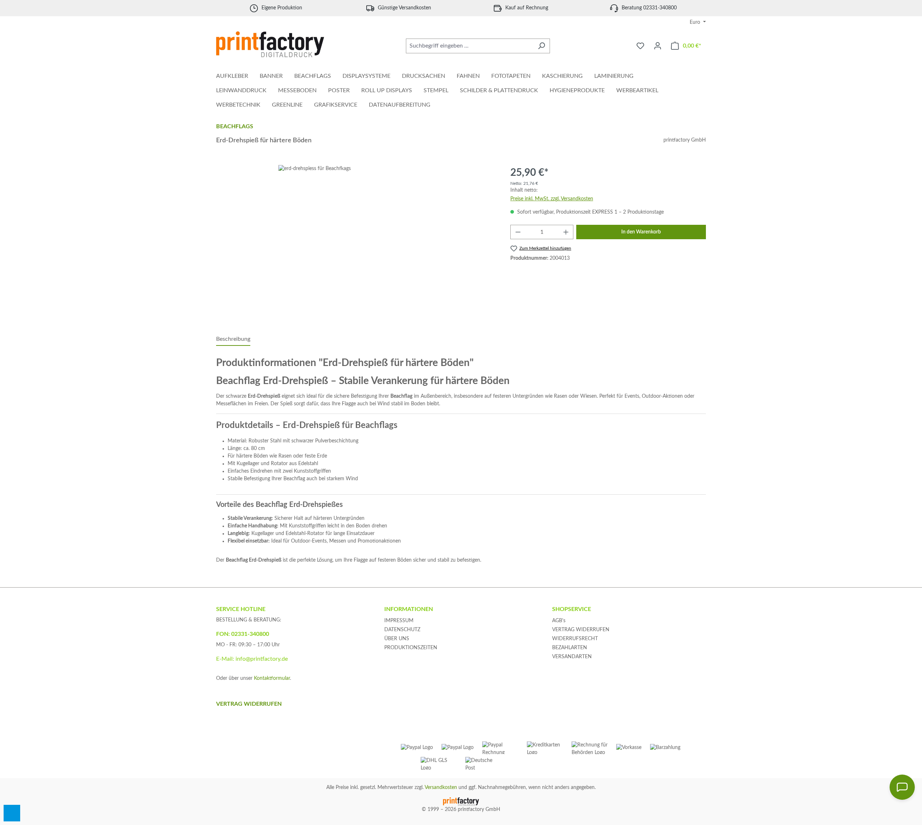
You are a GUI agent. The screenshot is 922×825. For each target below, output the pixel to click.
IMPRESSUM (398, 620)
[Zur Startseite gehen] (270, 44)
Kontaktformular (272, 678)
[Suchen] (541, 46)
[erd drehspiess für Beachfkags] (355, 242)
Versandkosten (441, 787)
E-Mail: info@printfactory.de (252, 659)
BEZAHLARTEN (569, 647)
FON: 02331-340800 (242, 634)
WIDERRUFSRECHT (575, 638)
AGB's (558, 620)
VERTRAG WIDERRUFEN (580, 629)
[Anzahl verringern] (517, 232)
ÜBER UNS (396, 638)
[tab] (233, 339)
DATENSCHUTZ (402, 629)
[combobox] (469, 46)
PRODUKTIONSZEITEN (410, 647)
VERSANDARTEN (572, 656)
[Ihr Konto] (657, 46)
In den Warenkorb (641, 232)
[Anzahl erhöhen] (566, 232)
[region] (356, 242)
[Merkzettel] (640, 46)
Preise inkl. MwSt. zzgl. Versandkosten (551, 198)
